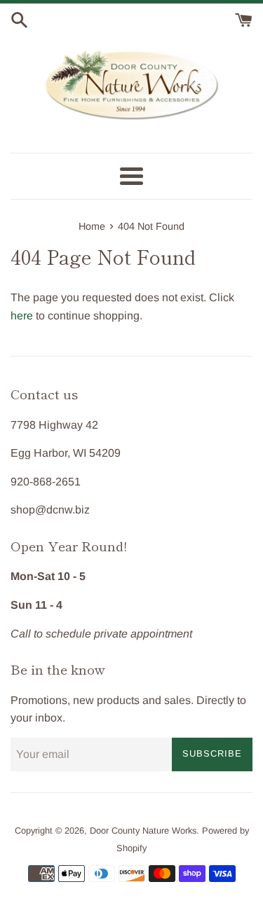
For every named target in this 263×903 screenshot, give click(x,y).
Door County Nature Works (143, 830)
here (22, 316)
